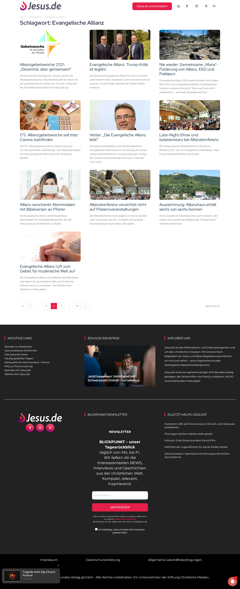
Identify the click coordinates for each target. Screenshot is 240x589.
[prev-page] (23, 306)
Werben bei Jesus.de (17, 374)
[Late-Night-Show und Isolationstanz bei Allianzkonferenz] (189, 115)
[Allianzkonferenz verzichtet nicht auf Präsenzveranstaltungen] (120, 185)
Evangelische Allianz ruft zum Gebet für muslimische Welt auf (47, 269)
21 (77, 306)
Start (22, 17)
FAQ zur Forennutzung (18, 366)
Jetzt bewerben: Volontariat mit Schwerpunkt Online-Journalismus (113, 378)
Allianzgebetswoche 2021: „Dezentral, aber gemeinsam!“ (45, 67)
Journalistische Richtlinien (20, 350)
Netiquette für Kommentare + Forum (27, 362)
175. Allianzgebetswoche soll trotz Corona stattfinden (49, 137)
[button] (179, 6)
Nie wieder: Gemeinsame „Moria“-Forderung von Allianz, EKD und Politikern (188, 69)
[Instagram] (197, 6)
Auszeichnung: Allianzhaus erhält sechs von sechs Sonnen (187, 207)
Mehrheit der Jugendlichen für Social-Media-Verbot (196, 446)
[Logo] (40, 417)
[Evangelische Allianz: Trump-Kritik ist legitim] (120, 45)
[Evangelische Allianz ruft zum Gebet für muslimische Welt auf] (50, 247)
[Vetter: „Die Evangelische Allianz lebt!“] (120, 115)
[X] (206, 6)
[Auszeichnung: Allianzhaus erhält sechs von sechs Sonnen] (189, 185)
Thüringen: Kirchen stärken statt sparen (188, 433)
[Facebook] (187, 6)
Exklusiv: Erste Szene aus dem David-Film (190, 440)
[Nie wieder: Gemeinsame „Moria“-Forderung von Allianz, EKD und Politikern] (189, 45)
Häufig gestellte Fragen (18, 358)
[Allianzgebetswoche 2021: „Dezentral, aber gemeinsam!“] (50, 45)
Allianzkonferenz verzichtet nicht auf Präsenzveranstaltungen (118, 207)
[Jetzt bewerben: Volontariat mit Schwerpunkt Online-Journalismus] (120, 367)
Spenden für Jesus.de (17, 370)
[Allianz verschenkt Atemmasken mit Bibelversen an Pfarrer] (50, 185)
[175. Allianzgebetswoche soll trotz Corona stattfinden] (50, 115)
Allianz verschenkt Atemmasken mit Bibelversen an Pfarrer (47, 207)
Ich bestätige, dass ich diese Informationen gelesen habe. (121, 531)
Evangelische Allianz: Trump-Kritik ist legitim (119, 67)
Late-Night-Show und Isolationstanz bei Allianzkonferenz (189, 137)
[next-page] (85, 306)
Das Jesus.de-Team (16, 354)
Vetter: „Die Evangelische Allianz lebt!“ (118, 137)
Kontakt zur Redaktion (18, 346)
